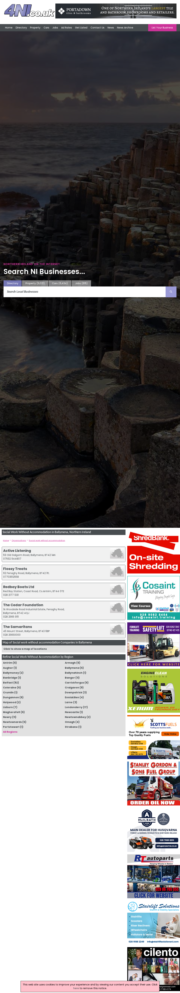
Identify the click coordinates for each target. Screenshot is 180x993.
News (111, 27)
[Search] (171, 291)
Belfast (8, 682)
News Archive (125, 27)
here (76, 988)
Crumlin (8, 692)
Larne (69, 702)
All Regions (10, 732)
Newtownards (12, 722)
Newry (7, 717)
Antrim (7, 663)
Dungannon (11, 697)
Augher (8, 668)
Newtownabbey (75, 717)
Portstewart (11, 727)
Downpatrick (73, 692)
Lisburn (8, 707)
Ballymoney (11, 673)
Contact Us (97, 27)
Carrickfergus (74, 682)
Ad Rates (66, 27)
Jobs (55, 27)
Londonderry (73, 707)
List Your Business (162, 27)
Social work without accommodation (47, 540)
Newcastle (72, 712)
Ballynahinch (73, 673)
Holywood (9, 702)
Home (8, 27)
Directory (21, 27)
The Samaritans (17, 626)
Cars (46, 27)
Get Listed (81, 27)
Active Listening (17, 550)
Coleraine (9, 687)
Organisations (19, 540)
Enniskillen (72, 697)
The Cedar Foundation (23, 604)
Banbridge (10, 677)
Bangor (70, 677)
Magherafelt (11, 712)
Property (35, 27)
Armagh (70, 663)
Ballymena (72, 668)
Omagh (70, 722)
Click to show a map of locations (25, 649)
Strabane (71, 727)
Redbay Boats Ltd (18, 586)
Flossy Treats (15, 568)
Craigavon (72, 687)
